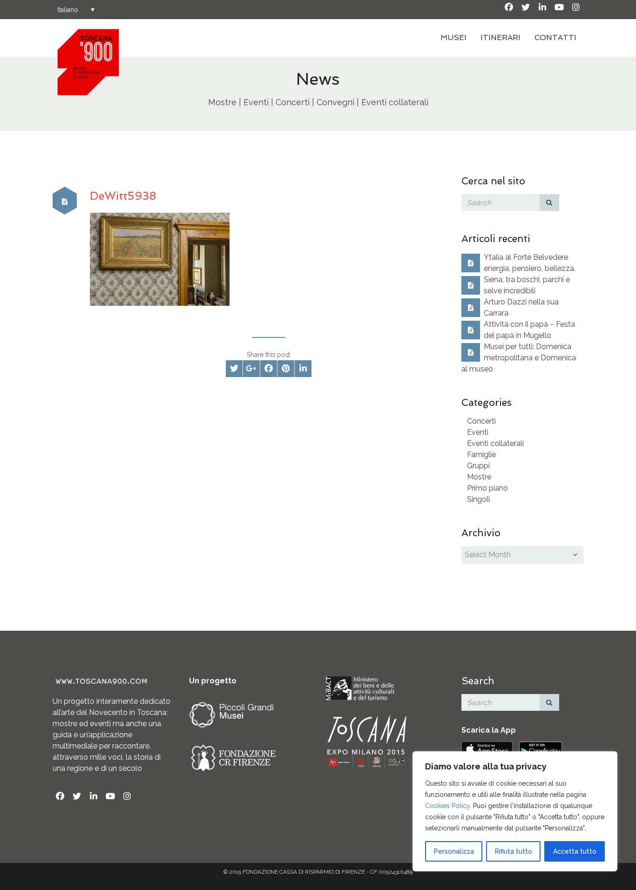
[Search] (549, 202)
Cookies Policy (447, 805)
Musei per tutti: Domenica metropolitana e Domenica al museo (518, 357)
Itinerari (500, 37)
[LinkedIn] (542, 7)
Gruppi (478, 465)
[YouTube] (559, 7)
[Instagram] (575, 7)
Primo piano (487, 488)
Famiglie (481, 454)
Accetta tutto (574, 851)
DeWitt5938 (123, 195)
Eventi (477, 432)
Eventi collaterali (495, 443)
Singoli (478, 499)
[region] (515, 811)
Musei (453, 37)
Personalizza (454, 851)
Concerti (481, 421)
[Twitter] (525, 7)
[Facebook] (508, 7)
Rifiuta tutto (513, 851)
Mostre (479, 476)
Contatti (555, 37)
